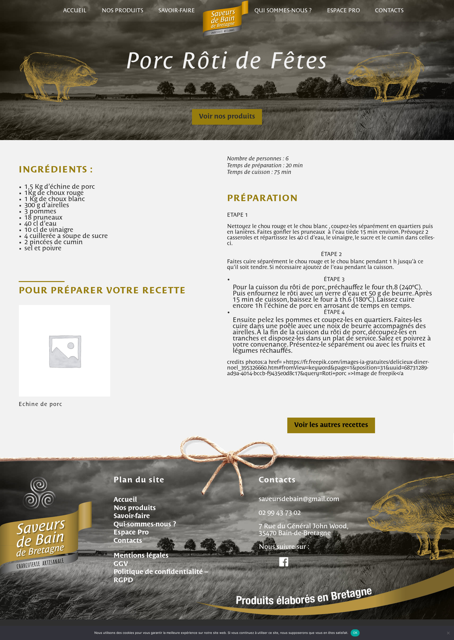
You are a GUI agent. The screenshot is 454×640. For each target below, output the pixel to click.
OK (355, 633)
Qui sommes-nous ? (283, 10)
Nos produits (122, 10)
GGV (121, 564)
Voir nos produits (227, 116)
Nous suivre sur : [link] (284, 547)
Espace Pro (131, 532)
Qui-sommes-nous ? (145, 524)
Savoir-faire (176, 10)
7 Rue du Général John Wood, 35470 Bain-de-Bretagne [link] (303, 530)
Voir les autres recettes (331, 425)
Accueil (75, 10)
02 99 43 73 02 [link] (280, 513)
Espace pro (343, 10)
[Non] (448, 633)
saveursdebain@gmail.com (299, 499)
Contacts (389, 10)
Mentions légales (141, 555)
